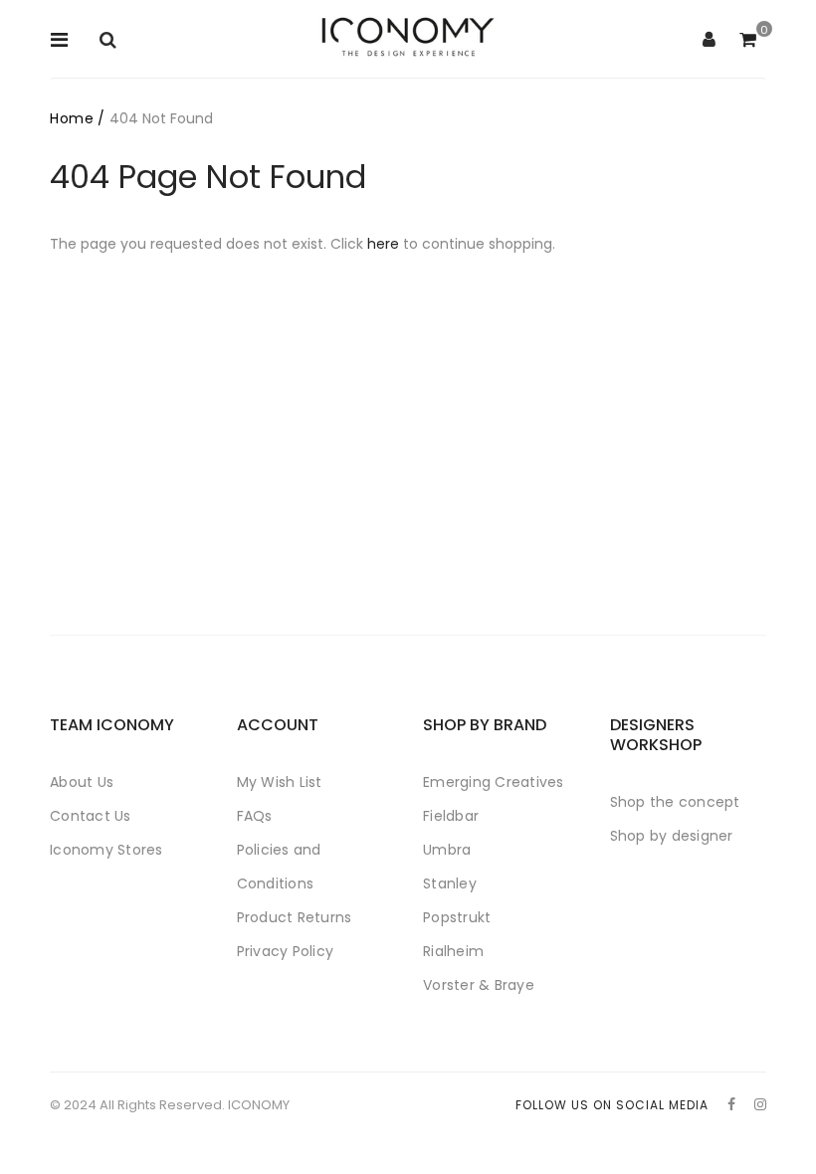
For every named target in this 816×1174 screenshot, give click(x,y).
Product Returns (294, 917)
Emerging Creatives (493, 782)
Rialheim (453, 951)
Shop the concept (675, 802)
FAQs (255, 816)
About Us (81, 782)
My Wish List (279, 782)
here (383, 244)
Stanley (450, 883)
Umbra (447, 850)
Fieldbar (451, 816)
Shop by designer (671, 836)
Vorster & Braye (478, 985)
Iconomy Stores (106, 850)
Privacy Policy (285, 951)
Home (72, 118)
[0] (747, 41)
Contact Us (90, 816)
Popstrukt (457, 917)
